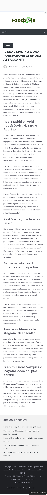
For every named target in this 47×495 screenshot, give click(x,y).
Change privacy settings (38, 492)
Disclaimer (11, 488)
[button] (44, 32)
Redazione (33, 488)
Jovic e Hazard (31, 100)
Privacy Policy (22, 488)
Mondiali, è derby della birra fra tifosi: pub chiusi (22, 427)
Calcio (8, 45)
